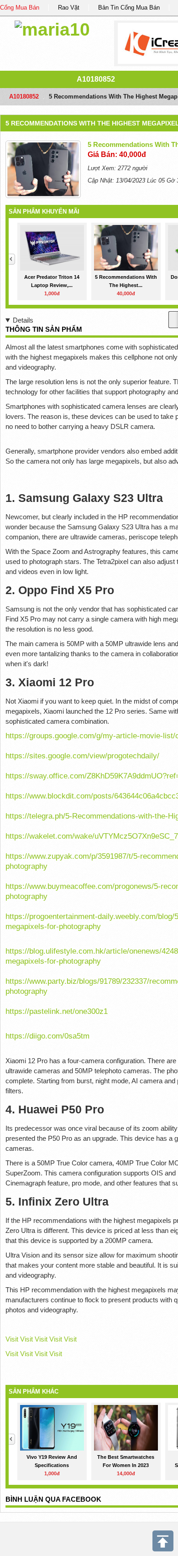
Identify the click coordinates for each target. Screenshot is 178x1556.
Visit (11, 1339)
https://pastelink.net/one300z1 (56, 1011)
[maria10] (52, 28)
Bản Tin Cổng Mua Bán (129, 7)
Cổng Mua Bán (19, 7)
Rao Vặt (68, 7)
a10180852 (96, 79)
